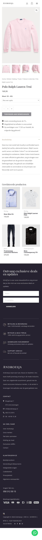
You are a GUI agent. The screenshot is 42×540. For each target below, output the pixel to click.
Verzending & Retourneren (12, 464)
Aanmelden (11, 306)
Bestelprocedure (8, 460)
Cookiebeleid (7, 472)
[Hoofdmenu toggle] (37, 3)
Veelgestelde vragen (10, 468)
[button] (36, 10)
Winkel (9, 79)
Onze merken (7, 432)
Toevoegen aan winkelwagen (16, 114)
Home (4, 79)
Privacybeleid (7, 475)
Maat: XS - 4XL (7, 96)
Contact (5, 448)
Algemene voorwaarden (11, 479)
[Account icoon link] (27, 3)
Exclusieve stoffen (9, 444)
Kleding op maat (8, 440)
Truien (20, 79)
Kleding (14, 79)
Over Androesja (8, 429)
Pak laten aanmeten (10, 436)
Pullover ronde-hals (29, 79)
